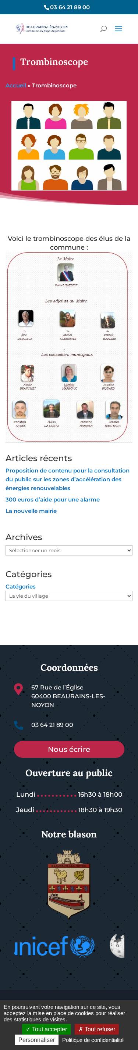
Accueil (16, 85)
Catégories (21, 586)
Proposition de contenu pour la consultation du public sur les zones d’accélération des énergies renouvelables (68, 479)
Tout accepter (49, 1029)
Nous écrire (69, 749)
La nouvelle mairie (31, 510)
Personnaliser (36, 1040)
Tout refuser (99, 1029)
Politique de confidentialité (93, 1040)
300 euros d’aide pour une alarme (53, 499)
